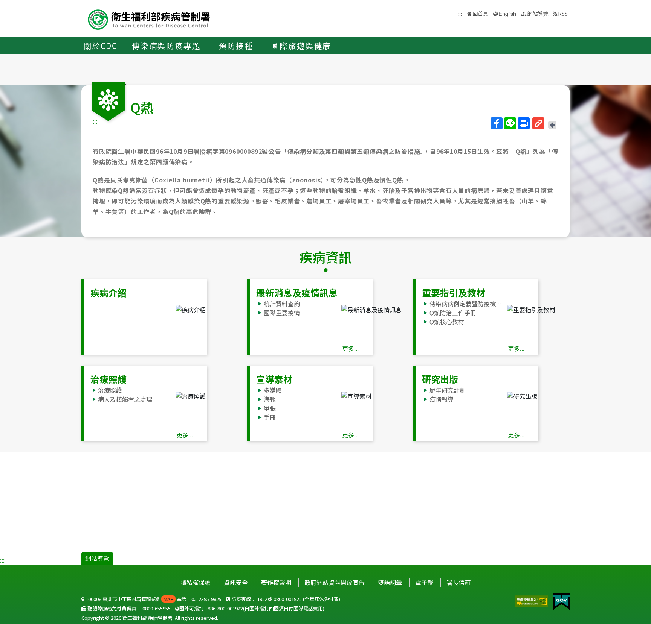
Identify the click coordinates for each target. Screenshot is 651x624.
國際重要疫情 (282, 313)
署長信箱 (458, 582)
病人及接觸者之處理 (125, 399)
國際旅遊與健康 (301, 45)
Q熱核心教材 (446, 322)
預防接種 (236, 45)
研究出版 (440, 379)
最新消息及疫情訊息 (297, 292)
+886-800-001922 (224, 608)
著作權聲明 (276, 582)
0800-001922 (288, 599)
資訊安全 (236, 582)
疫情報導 (441, 399)
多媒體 (273, 390)
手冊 (270, 417)
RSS (563, 13)
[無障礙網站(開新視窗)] (532, 600)
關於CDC (100, 45)
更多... (350, 348)
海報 (270, 399)
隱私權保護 (195, 582)
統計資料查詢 (282, 304)
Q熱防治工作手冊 (452, 313)
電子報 (424, 582)
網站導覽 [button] (537, 13)
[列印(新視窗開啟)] (523, 123)
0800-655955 (156, 608)
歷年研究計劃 (447, 390)
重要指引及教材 (453, 292)
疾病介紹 (108, 292)
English (507, 13)
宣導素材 (274, 379)
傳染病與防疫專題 (166, 45)
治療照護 (108, 379)
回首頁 (480, 13)
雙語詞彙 (390, 582)
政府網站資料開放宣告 (334, 582)
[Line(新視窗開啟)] (510, 123)
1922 (262, 599)
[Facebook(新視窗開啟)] (496, 123)
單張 (270, 408)
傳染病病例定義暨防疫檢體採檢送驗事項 (467, 304)
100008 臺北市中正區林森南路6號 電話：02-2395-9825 (153, 599)
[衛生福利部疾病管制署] (149, 18)
